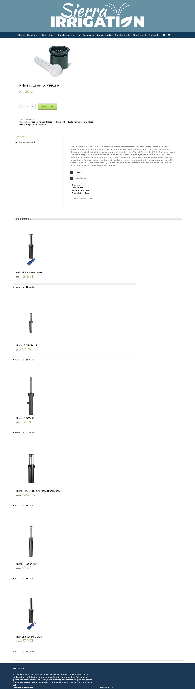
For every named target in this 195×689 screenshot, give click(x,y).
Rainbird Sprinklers (28, 124)
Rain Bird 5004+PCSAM (29, 272)
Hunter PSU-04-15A (26, 564)
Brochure (76, 185)
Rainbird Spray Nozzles (85, 122)
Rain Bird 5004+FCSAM (29, 636)
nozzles (34, 122)
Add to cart (47, 106)
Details (31, 287)
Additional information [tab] (26, 142)
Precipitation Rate (80, 193)
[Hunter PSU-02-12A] (31, 323)
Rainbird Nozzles (47, 122)
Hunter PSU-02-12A (26, 345)
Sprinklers (44, 124)
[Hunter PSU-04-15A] (31, 541)
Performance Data (80, 190)
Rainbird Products (64, 122)
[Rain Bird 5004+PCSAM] (31, 250)
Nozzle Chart (78, 187)
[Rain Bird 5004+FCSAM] (31, 614)
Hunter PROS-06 (25, 418)
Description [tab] (21, 137)
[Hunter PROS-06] (31, 396)
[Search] (164, 35)
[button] (123, 172)
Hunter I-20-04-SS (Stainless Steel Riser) (38, 491)
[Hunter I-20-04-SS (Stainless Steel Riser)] (31, 468)
